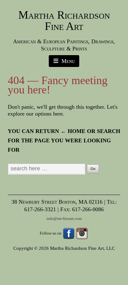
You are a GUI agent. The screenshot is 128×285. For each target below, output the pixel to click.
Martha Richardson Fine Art (64, 20)
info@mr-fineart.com (64, 218)
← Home (73, 131)
